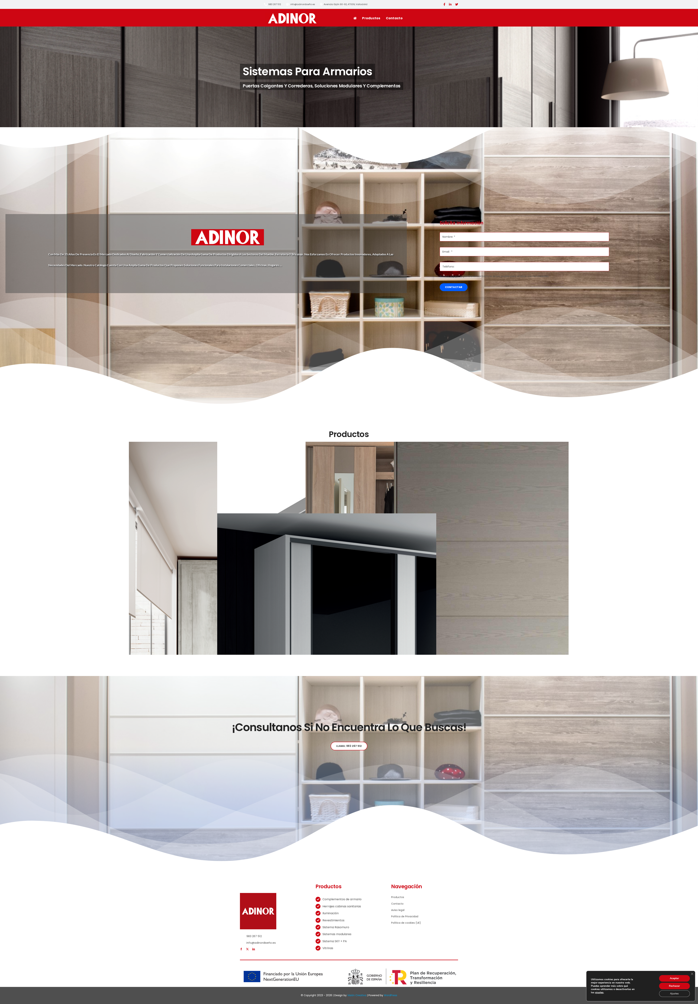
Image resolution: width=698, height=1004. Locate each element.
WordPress (390, 995)
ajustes (599, 992)
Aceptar (674, 978)
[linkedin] (253, 949)
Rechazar (674, 986)
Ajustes (674, 993)
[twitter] (247, 949)
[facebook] (241, 949)
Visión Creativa (356, 995)
